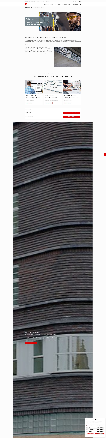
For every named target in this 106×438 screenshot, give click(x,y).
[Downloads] (73, 1)
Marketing (90, 431)
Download (71, 116)
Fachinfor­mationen (36, 7)
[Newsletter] (75, 1)
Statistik (90, 427)
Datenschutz (97, 435)
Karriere (92, 435)
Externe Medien (91, 429)
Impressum (94, 435)
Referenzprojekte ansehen (31, 342)
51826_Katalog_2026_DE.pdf (71, 112)
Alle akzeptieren (100, 433)
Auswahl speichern (90, 433)
